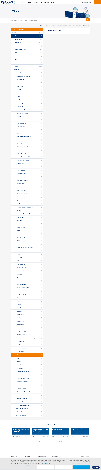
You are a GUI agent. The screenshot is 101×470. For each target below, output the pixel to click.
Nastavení (63, 467)
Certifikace (24, 2)
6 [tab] (50, 448)
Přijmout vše (81, 467)
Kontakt (52, 2)
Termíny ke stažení (44, 25)
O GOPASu (46, 2)
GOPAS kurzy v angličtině (62, 25)
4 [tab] (47, 448)
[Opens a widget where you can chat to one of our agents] (96, 467)
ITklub (41, 2)
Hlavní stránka (14, 20)
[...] (20, 431)
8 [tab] (53, 448)
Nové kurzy (79, 25)
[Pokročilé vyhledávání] (88, 19)
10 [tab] (56, 448)
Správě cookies (46, 463)
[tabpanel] (21, 436)
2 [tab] (44, 448)
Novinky (30, 2)
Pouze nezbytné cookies (45, 467)
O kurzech (53, 25)
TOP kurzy (72, 25)
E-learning (36, 2)
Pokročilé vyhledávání (54, 22)
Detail (21, 441)
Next (12, 436)
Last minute (86, 25)
